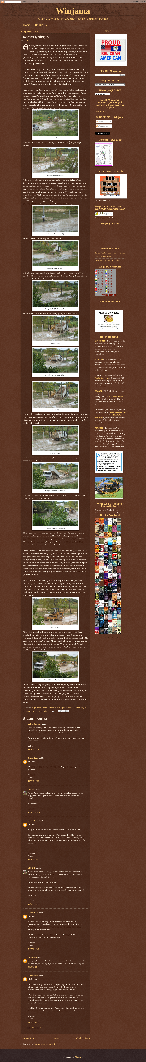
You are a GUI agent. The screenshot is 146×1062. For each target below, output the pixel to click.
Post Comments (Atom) (44, 1044)
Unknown (32, 957)
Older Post (83, 1038)
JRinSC (31, 789)
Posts (100, 122)
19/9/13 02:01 (33, 860)
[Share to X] (63, 711)
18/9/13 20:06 (34, 812)
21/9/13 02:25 (33, 1022)
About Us (41, 25)
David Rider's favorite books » (113, 638)
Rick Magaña (61, 708)
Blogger (78, 1057)
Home (26, 25)
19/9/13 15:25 (33, 949)
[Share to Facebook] (65, 711)
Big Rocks (36, 708)
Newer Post (28, 1038)
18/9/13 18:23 (33, 781)
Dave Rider (33, 758)
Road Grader (74, 708)
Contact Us (100, 111)
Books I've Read (110, 515)
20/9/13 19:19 (33, 967)
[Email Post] (52, 711)
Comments (103, 126)
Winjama (73, 10)
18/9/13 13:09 (33, 750)
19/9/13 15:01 (33, 904)
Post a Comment (33, 1028)
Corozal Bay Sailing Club (107, 260)
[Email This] (59, 711)
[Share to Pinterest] (67, 711)
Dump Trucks (48, 708)
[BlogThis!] (61, 711)
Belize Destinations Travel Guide (110, 253)
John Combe (34, 724)
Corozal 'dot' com (103, 257)
